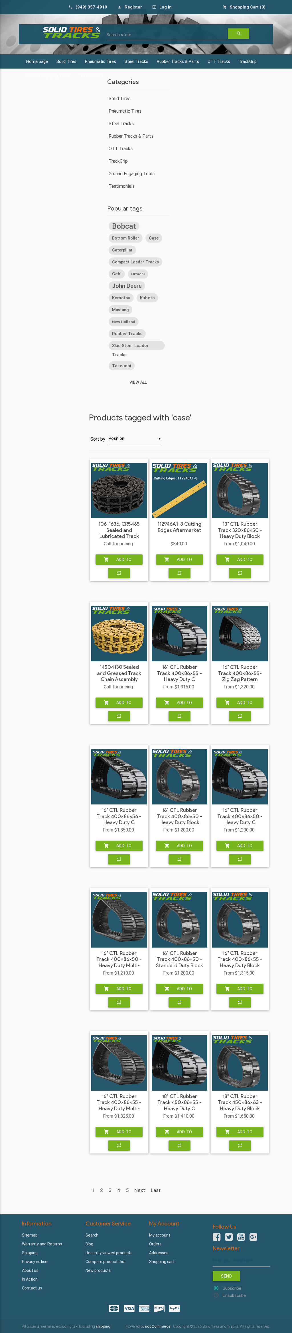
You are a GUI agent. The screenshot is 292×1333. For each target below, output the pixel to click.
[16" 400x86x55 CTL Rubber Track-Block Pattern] (240, 920)
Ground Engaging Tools (132, 173)
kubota (147, 297)
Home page (37, 61)
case (154, 238)
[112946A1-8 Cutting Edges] (179, 490)
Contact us (32, 1288)
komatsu (121, 297)
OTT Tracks (219, 61)
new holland (123, 321)
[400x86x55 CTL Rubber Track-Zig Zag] (240, 633)
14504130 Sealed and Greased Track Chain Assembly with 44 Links (119, 676)
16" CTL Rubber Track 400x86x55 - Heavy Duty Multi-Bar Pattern (119, 1105)
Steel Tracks (136, 61)
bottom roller (125, 238)
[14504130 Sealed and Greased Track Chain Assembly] (119, 633)
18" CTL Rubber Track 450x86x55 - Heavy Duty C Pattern (179, 1105)
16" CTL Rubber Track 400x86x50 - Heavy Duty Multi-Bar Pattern (119, 962)
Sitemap (30, 1235)
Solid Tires (66, 61)
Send (226, 1276)
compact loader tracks (135, 262)
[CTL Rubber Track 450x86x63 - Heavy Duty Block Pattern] (240, 1063)
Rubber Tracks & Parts (178, 61)
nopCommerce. (158, 1326)
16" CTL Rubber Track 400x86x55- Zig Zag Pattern (240, 673)
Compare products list (106, 1261)
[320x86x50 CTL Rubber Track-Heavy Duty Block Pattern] (240, 490)
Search (92, 1235)
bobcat (124, 226)
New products (98, 1270)
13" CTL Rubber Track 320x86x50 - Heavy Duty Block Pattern (240, 533)
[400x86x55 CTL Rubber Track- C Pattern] (179, 633)
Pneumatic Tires (100, 61)
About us (30, 1270)
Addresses (158, 1252)
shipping (103, 1326)
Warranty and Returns (42, 1244)
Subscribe (232, 1288)
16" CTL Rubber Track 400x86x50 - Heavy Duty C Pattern (240, 819)
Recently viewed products (109, 1252)
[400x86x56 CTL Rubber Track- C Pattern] (119, 776)
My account (159, 1235)
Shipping (30, 1252)
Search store (119, 34)
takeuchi (121, 365)
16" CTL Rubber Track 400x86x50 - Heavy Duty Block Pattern (179, 819)
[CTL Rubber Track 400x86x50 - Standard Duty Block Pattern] (179, 920)
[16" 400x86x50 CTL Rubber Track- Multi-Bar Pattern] (119, 920)
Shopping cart (162, 1261)
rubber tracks (127, 333)
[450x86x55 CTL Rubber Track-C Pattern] (179, 1063)
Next (139, 1190)
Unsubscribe (234, 1295)
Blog (89, 1244)
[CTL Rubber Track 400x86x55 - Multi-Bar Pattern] (119, 1063)
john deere (127, 285)
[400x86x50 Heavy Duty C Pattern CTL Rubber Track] (240, 776)
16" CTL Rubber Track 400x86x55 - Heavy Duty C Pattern (179, 676)
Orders (155, 1244)
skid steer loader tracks (130, 346)
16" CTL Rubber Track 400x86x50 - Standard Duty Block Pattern (179, 962)
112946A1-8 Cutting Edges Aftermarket (179, 527)
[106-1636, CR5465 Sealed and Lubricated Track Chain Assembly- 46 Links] (119, 490)
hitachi (138, 273)
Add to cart (118, 561)
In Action (30, 1279)
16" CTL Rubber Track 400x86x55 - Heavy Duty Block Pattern (240, 962)
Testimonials (122, 186)
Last (156, 1190)
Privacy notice (34, 1261)
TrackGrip (248, 61)
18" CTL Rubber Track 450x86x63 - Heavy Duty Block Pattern (240, 1105)
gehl (116, 273)
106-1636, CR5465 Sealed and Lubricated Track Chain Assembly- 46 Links (119, 536)
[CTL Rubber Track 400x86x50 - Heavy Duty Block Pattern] (179, 776)
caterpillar (122, 250)
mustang (120, 309)
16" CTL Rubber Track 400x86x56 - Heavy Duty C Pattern (119, 819)
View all (138, 382)
